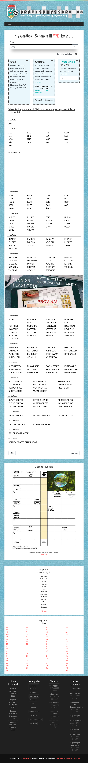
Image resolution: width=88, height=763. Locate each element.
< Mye (12, 453)
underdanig (70, 373)
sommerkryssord (35, 719)
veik (47, 90)
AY (66, 639)
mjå (29, 139)
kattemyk (32, 329)
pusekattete (65, 385)
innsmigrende (65, 403)
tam (29, 142)
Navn (44, 581)
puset (49, 224)
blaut (11, 217)
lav (10, 136)
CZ (7, 663)
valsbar (12, 270)
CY (67, 661)
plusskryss (33, 715)
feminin (68, 257)
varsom (12, 249)
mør (48, 139)
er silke (12, 323)
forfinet (13, 326)
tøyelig (68, 267)
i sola (54, 722)
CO (27, 658)
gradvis (68, 261)
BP (67, 646)
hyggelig (13, 329)
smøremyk (51, 335)
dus (29, 133)
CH (27, 656)
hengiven (51, 326)
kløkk (49, 220)
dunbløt (31, 257)
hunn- (67, 217)
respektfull (15, 388)
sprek (30, 227)
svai (48, 205)
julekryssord (33, 696)
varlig (67, 245)
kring (67, 220)
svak (43, 90)
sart (29, 202)
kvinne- (68, 264)
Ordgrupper (44, 594)
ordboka (38, 82)
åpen (48, 208)
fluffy (12, 242)
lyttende (32, 332)
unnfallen (14, 357)
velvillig (32, 357)
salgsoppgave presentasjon (75, 731)
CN (7, 658)
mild (66, 199)
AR (27, 637)
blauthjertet (15, 400)
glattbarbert (40, 403)
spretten (13, 339)
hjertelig (69, 348)
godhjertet (52, 366)
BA (27, 642)
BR (7, 649)
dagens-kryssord (33, 687)
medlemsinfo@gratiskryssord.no (68, 758)
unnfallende (15, 391)
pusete (68, 242)
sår (10, 142)
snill (11, 227)
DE (27, 665)
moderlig (51, 332)
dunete (31, 239)
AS (47, 637)
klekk (30, 220)
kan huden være (17, 424)
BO (47, 646)
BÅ (47, 651)
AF (47, 630)
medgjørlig (14, 369)
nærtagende (52, 369)
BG (27, 644)
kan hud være (15, 406)
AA (27, 627)
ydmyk (30, 230)
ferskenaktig (65, 400)
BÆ (67, 651)
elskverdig (33, 366)
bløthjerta (14, 366)
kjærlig (50, 264)
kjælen (50, 242)
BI (66, 644)
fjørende (69, 323)
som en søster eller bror (22, 442)
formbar (32, 261)
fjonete (12, 261)
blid (10, 196)
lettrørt (13, 332)
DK (27, 668)
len (29, 136)
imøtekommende (42, 415)
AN (27, 634)
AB (47, 627)
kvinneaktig (14, 385)
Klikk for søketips (64, 54)
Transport (44, 599)
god (66, 133)
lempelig (69, 329)
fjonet (68, 239)
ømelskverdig (65, 406)
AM (7, 634)
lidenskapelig (65, 415)
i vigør (30, 264)
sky (66, 139)
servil (11, 245)
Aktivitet (44, 584)
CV (47, 661)
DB (67, 663)
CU (27, 661)
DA (47, 663)
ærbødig (50, 270)
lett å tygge (40, 406)
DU (47, 670)
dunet (30, 217)
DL (47, 668)
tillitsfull (63, 388)
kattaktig (13, 351)
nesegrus (69, 332)
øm (10, 124)
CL (67, 656)
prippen (31, 267)
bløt (29, 196)
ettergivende (40, 400)
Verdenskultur (44, 579)
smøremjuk (52, 354)
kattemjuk (32, 351)
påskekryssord (34, 711)
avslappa (50, 320)
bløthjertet (40, 381)
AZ (7, 642)
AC (67, 627)
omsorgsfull (40, 385)
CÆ (27, 663)
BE (67, 642)
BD (47, 642)
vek (66, 142)
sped (29, 205)
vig (10, 146)
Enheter (44, 602)
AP (67, 634)
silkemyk (32, 335)
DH (47, 665)
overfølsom (15, 373)
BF (7, 644)
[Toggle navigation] (9, 24)
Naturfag (44, 607)
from (48, 196)
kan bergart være (18, 433)
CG (7, 656)
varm (11, 208)
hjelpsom (69, 326)
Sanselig (44, 592)
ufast (49, 227)
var (48, 142)
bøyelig (12, 257)
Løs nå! (44, 555)
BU (47, 649)
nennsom (13, 267)
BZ (27, 651)
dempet (12, 239)
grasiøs (12, 264)
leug (29, 199)
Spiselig (44, 586)
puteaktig (13, 354)
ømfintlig (38, 92)
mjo (10, 139)
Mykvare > (74, 453)
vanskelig (33, 723)
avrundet (32, 320)
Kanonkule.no (26, 758)
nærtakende (71, 369)
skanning (54, 694)
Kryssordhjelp (67, 62)
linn (48, 199)
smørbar (50, 267)
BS (27, 649)
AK (47, 632)
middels (33, 708)
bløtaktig (32, 348)
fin (47, 133)
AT (66, 637)
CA (27, 654)
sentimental (40, 388)
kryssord (33, 700)
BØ (7, 654)
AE (27, 630)
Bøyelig (38, 90)
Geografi (44, 576)
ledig (11, 224)
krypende (51, 329)
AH (7, 632)
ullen (67, 227)
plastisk (13, 335)
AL (66, 632)
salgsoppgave (54, 685)
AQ (7, 637)
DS (27, 670)
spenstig (69, 335)
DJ (7, 668)
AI (27, 632)
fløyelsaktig (15, 403)
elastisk (68, 320)
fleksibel (51, 348)
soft (66, 202)
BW (67, 649)
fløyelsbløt (65, 381)
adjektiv (13, 320)
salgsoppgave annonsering (75, 691)
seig (48, 202)
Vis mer (44, 611)
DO (67, 668)
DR (7, 670)
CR (67, 658)
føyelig (50, 261)
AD (7, 630)
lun (48, 136)
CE (67, 654)
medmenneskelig (42, 424)
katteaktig (70, 366)
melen (30, 224)
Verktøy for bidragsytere (44, 100)
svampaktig (52, 373)
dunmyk (50, 239)
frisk (48, 217)
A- (7, 627)
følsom (31, 242)
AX (47, 639)
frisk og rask (15, 415)
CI (46, 656)
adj (10, 133)
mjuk (11, 202)
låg (66, 136)
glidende (32, 326)
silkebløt (32, 354)
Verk (44, 589)
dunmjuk (50, 257)
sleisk (30, 245)
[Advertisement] (44, 169)
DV (67, 670)
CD (47, 654)
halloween (33, 692)
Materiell (44, 597)
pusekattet (33, 373)
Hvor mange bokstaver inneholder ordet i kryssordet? (68, 71)
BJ (7, 646)
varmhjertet (40, 391)
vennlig (31, 270)
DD (7, 665)
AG (67, 630)
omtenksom (70, 351)
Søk (75, 47)
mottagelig (33, 369)
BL (27, 646)
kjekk (11, 220)
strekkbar (70, 354)
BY (7, 651)
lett (10, 199)
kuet (66, 196)
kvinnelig (51, 351)
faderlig (32, 323)
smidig (49, 245)
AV (27, 639)
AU (7, 639)
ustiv (11, 230)
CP (47, 658)
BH (47, 644)
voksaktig (51, 357)
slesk (67, 224)
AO (47, 634)
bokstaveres (54, 703)
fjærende (51, 323)
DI (66, 665)
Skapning (44, 604)
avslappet (13, 348)
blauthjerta (15, 381)
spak (10, 205)
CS (7, 661)
